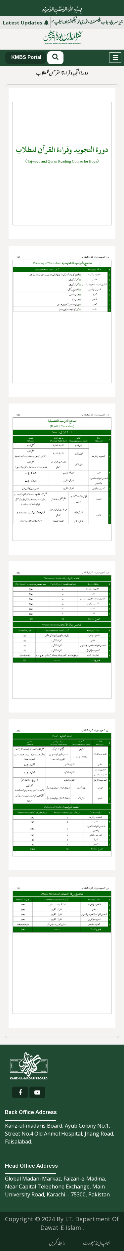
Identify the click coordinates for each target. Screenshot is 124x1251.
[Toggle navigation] (115, 57)
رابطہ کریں (57, 1243)
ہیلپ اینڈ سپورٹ (96, 1243)
